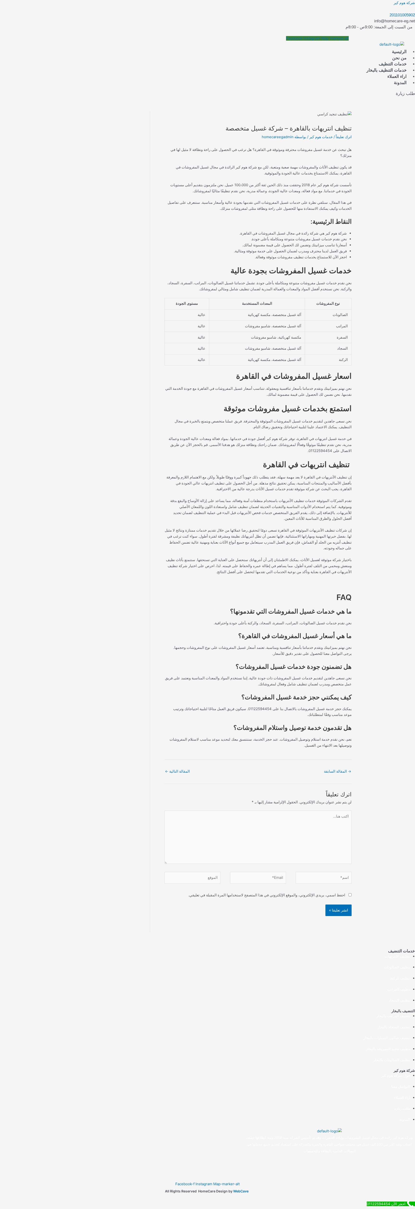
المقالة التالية (177, 771)
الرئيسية (399, 51)
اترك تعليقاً (344, 137)
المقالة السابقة (337, 771)
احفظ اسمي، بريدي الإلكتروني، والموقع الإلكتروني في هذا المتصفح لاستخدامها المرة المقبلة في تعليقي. (266, 895)
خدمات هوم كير (321, 137)
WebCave (241, 1191)
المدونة (400, 82)
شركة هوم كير (404, 2)
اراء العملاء (397, 76)
